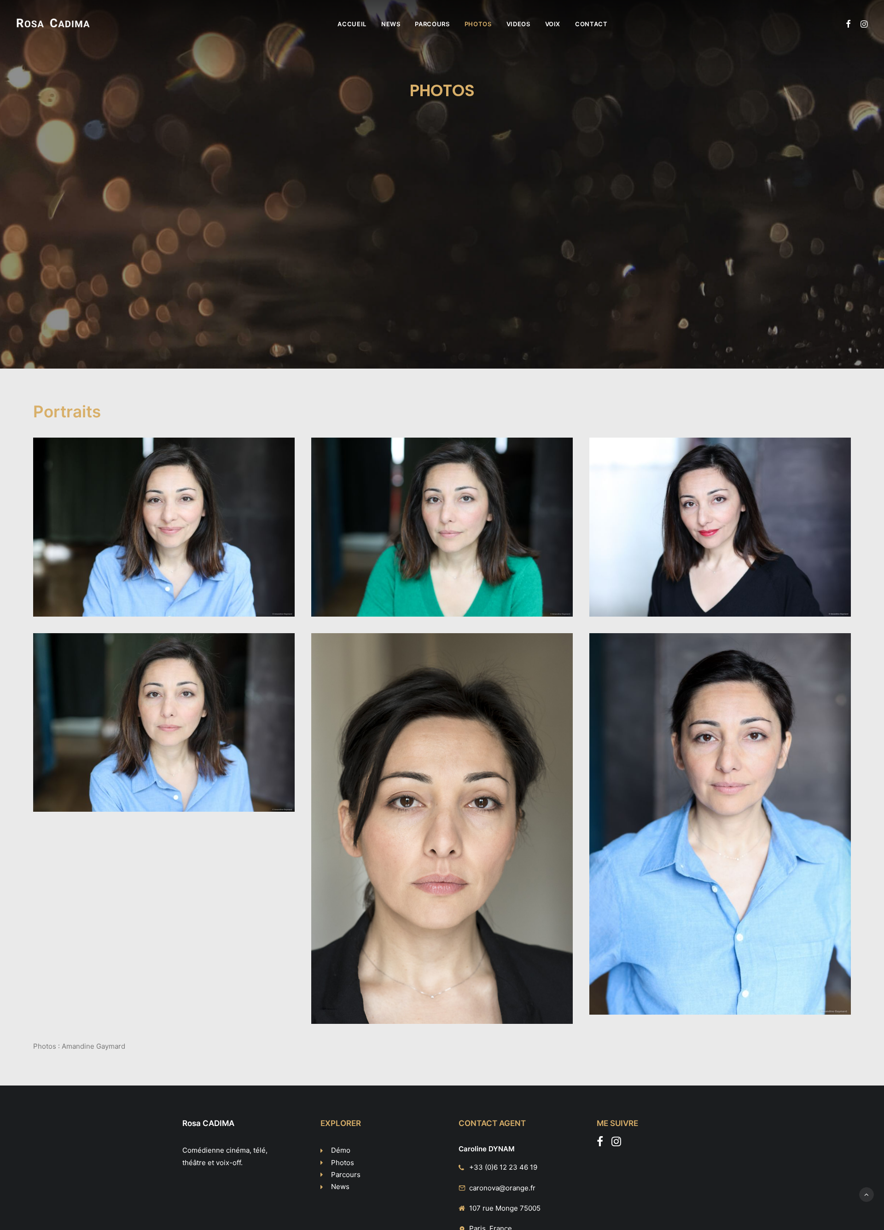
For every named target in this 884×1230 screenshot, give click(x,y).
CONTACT (591, 24)
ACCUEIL (351, 24)
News (340, 1186)
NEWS (391, 24)
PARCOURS (432, 24)
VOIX (553, 24)
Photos (342, 1162)
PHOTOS (478, 24)
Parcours (346, 1174)
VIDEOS (518, 24)
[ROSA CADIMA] (53, 23)
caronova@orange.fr (502, 1188)
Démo (340, 1150)
